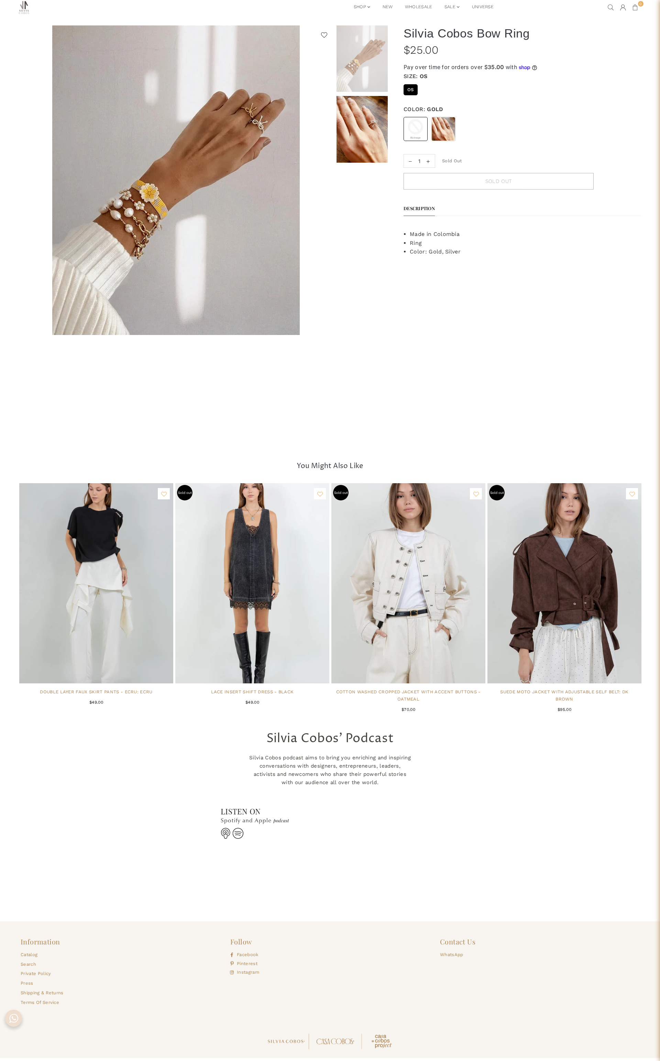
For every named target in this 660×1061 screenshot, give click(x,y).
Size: (416, 76)
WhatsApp (451, 954)
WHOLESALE (418, 6)
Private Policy (36, 973)
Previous (25, 234)
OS (410, 89)
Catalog (29, 954)
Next (327, 234)
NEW (388, 6)
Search (28, 964)
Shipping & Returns (42, 992)
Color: (423, 109)
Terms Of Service (40, 1002)
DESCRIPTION (419, 208)
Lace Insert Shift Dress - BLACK (252, 691)
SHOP (361, 6)
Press (27, 983)
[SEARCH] (611, 7)
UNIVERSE (483, 6)
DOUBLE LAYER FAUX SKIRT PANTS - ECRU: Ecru (96, 691)
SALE (450, 6)
